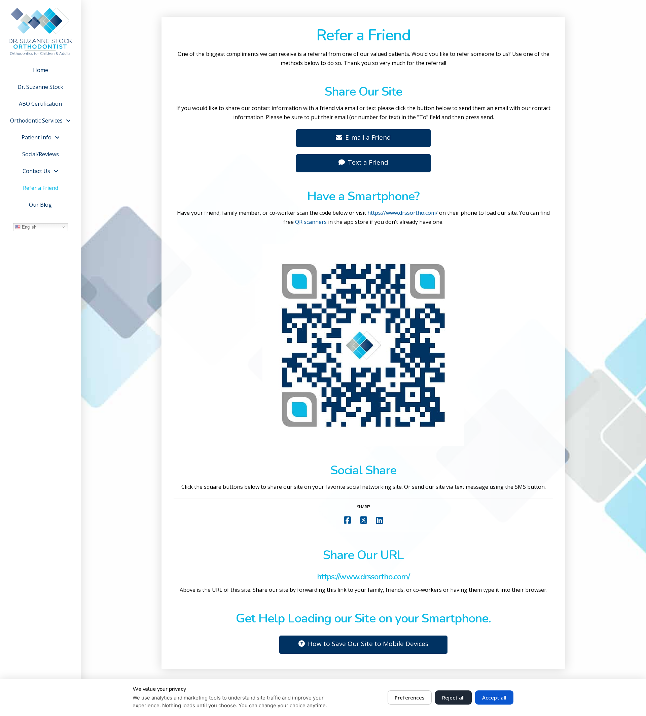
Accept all (494, 697)
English (28, 226)
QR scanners (311, 222)
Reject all (453, 697)
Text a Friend (368, 162)
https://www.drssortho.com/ (402, 212)
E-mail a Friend (368, 137)
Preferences (410, 697)
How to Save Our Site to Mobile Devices (368, 643)
